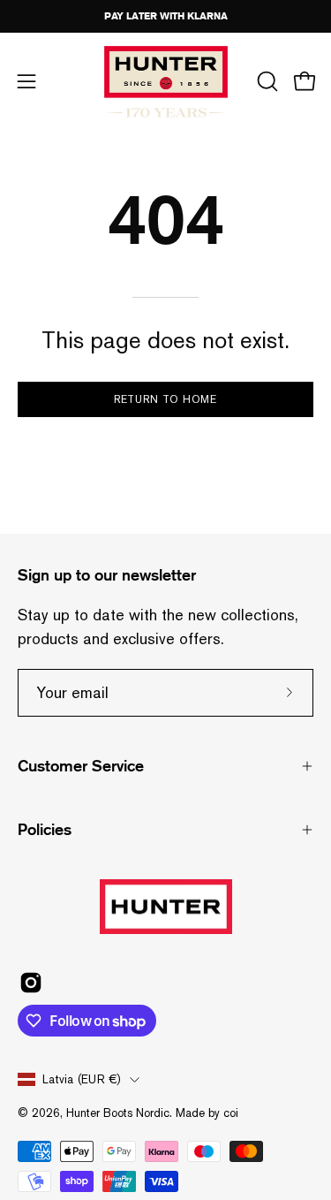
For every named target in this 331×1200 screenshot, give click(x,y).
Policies (44, 829)
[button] (265, 81)
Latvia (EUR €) (81, 1079)
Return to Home (166, 399)
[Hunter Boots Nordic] (166, 82)
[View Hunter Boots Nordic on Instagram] (31, 982)
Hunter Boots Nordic (117, 1113)
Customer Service (81, 766)
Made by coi (207, 1113)
